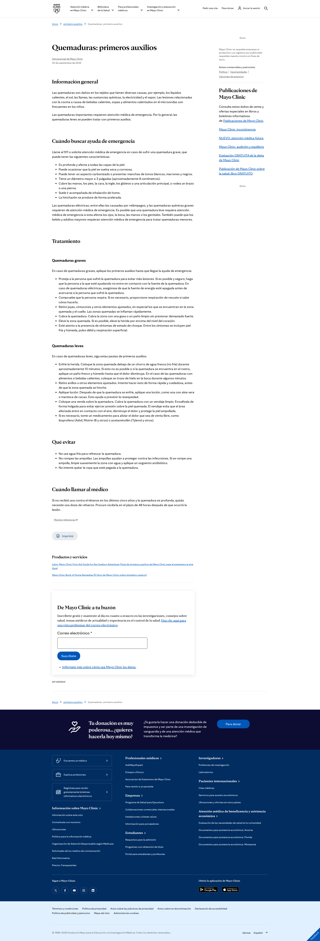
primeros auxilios (73, 24)
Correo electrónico (74, 632)
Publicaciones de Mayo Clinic (243, 121)
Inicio (55, 24)
